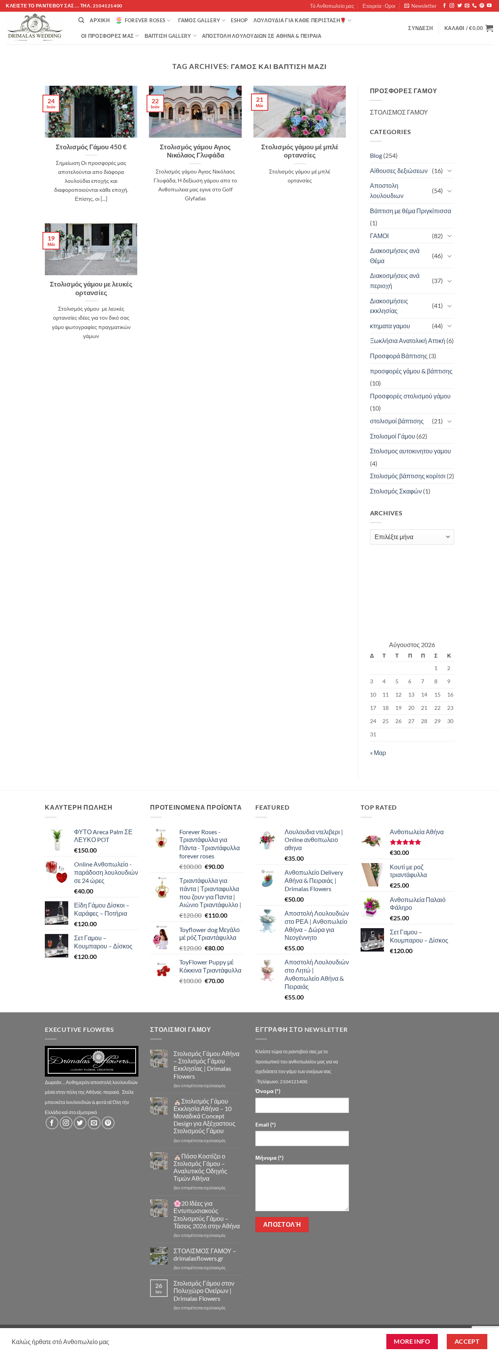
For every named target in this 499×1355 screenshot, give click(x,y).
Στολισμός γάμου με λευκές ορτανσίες (91, 288)
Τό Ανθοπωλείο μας (332, 6)
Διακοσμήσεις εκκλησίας (389, 306)
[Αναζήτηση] (81, 20)
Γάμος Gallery (199, 20)
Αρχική (100, 20)
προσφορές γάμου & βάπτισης (411, 371)
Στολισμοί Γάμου (392, 436)
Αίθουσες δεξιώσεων (399, 170)
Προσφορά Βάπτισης (399, 355)
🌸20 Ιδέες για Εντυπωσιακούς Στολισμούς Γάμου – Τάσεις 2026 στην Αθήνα (206, 1214)
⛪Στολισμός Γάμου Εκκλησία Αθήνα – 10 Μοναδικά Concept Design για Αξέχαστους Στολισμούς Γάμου (204, 1116)
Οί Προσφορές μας (107, 36)
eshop (239, 20)
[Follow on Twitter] (459, 6)
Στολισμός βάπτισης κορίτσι (408, 475)
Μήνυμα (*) (269, 1157)
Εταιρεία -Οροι (379, 6)
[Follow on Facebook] (444, 6)
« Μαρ (378, 752)
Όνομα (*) (267, 1091)
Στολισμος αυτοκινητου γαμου (410, 451)
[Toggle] (449, 170)
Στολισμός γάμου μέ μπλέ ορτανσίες (299, 151)
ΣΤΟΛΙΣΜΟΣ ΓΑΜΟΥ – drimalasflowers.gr (204, 1254)
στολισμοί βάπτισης (397, 421)
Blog (376, 155)
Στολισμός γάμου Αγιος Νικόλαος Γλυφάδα (195, 151)
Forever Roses (145, 20)
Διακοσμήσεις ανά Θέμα (394, 255)
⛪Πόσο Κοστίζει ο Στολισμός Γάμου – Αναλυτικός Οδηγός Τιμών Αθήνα (200, 1167)
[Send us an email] (467, 6)
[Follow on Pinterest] (482, 6)
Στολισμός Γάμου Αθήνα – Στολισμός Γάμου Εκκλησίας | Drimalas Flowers (206, 1065)
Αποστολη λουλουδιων (386, 190)
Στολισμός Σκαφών (396, 491)
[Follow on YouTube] (489, 6)
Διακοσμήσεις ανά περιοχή (394, 280)
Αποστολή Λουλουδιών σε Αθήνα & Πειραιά (262, 36)
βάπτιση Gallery (168, 36)
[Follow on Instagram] (451, 6)
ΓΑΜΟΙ (379, 235)
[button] (420, 6)
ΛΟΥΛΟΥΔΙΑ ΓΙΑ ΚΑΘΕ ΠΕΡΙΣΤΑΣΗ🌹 (299, 20)
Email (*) (265, 1124)
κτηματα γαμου (390, 325)
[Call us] (474, 6)
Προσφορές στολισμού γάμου (410, 396)
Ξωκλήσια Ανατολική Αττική (407, 340)
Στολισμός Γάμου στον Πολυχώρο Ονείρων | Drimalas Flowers (203, 1290)
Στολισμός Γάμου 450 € (91, 147)
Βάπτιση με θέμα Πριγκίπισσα (410, 210)
